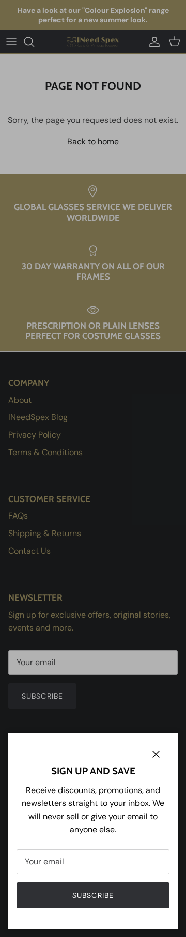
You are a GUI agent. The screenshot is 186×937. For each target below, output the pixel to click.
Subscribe (93, 895)
